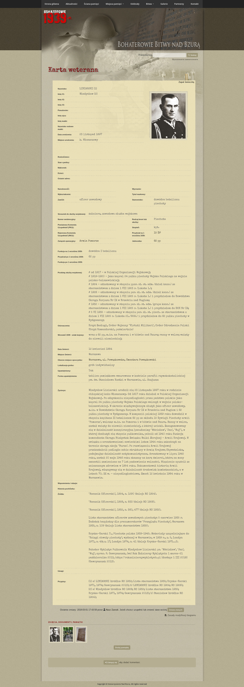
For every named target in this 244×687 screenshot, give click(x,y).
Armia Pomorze (89, 241)
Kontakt (195, 3)
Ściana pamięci (91, 3)
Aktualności (71, 3)
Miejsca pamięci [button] (114, 3)
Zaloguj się (112, 662)
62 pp (157, 241)
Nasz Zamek (112, 609)
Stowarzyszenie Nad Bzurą (119, 684)
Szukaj (193, 55)
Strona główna (52, 3)
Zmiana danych (175, 610)
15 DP (157, 233)
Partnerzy (179, 3)
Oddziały (134, 3)
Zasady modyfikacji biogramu (181, 615)
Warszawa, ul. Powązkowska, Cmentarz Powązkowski (122, 360)
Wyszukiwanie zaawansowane (185, 59)
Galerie (164, 3)
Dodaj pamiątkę (122, 648)
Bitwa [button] (149, 3)
